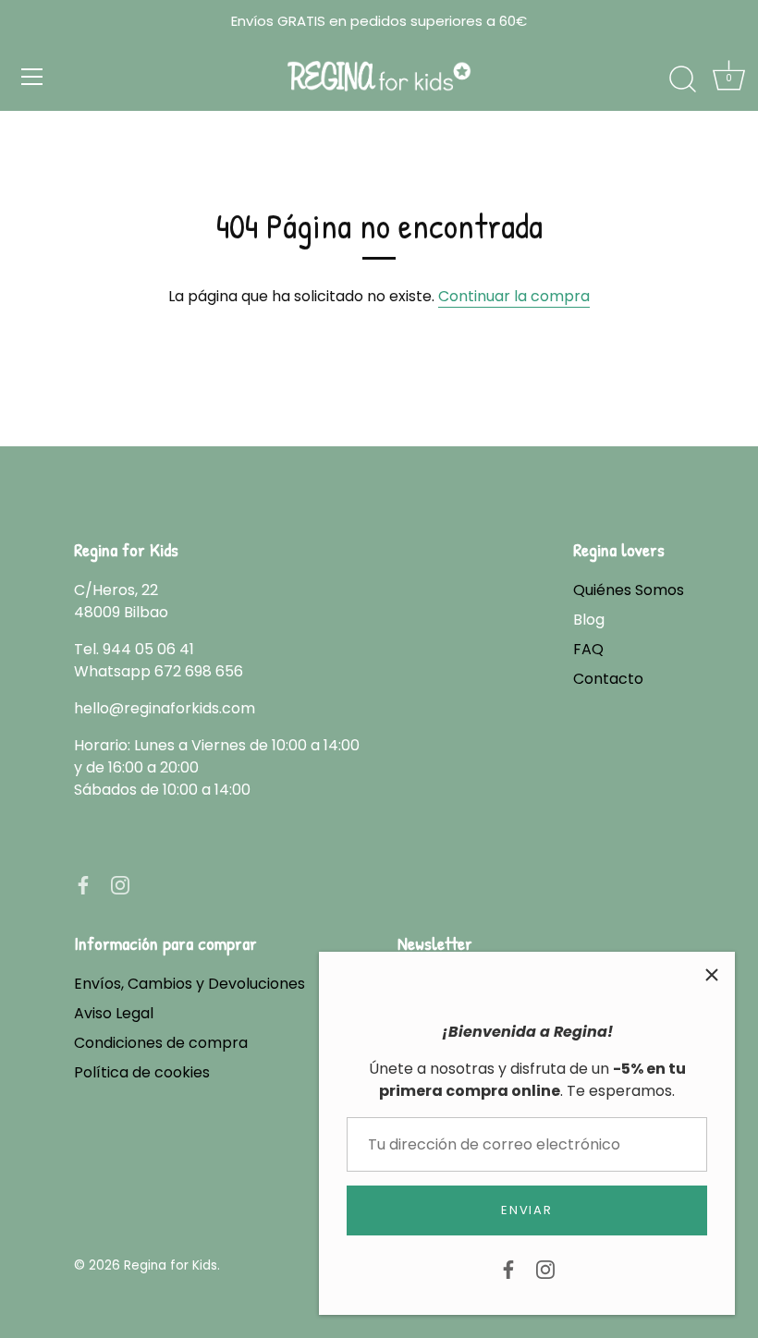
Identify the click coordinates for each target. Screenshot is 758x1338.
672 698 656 (198, 671)
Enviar (526, 1210)
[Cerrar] (711, 975)
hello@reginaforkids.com (164, 708)
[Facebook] (508, 1268)
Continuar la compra (514, 296)
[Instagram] (545, 1268)
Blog (589, 619)
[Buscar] (682, 79)
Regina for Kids (170, 1265)
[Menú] (32, 76)
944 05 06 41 (148, 649)
